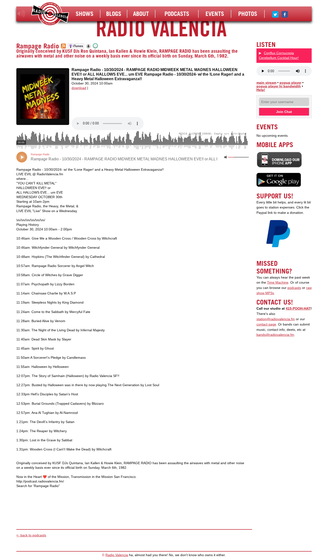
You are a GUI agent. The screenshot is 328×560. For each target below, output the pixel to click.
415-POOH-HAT (298, 308)
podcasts (294, 288)
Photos (247, 13)
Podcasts (176, 13)
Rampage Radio (37, 46)
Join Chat (284, 112)
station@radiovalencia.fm (275, 319)
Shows (84, 13)
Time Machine (277, 282)
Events (215, 13)
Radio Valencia (116, 555)
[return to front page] (50, 14)
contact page (266, 324)
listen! (21, 14)
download (79, 88)
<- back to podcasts (31, 535)
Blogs (113, 13)
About (141, 13)
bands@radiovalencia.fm (275, 335)
